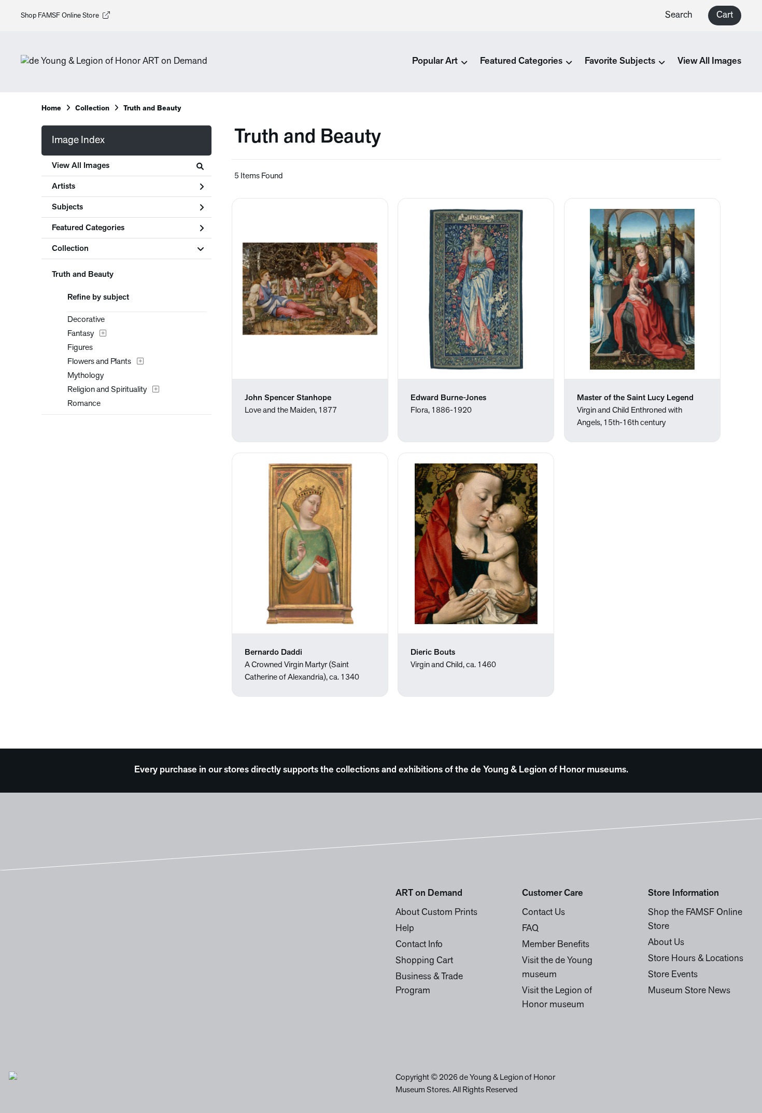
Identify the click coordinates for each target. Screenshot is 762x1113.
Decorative (86, 320)
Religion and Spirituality (107, 390)
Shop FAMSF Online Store (60, 16)
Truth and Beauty (83, 275)
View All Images (709, 61)
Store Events (673, 975)
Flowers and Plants (99, 362)
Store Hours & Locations (695, 959)
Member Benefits (555, 945)
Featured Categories (88, 228)
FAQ (530, 929)
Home (51, 108)
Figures (80, 348)
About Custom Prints (436, 913)
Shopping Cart (424, 961)
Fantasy (80, 334)
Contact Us (543, 913)
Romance (84, 404)
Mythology (85, 376)
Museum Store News (689, 991)
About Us (666, 943)
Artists (63, 186)
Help (405, 929)
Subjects (67, 207)
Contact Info (419, 945)
